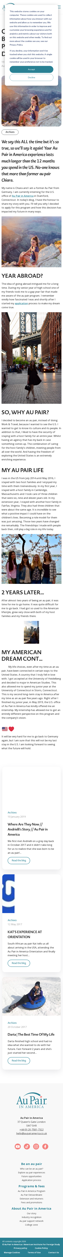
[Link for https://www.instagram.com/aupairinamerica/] (36, 1147)
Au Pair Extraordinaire (31, 1194)
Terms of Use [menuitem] (34, 1252)
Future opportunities (31, 1176)
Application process (31, 1180)
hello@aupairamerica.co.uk (31, 1133)
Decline (31, 77)
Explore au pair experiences (31, 1172)
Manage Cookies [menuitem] (12, 1252)
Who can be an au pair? (31, 1168)
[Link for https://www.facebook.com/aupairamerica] (45, 1147)
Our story (31, 1213)
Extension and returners (31, 1198)
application (21, 303)
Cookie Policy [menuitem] (41, 1248)
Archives (10, 132)
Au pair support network (31, 1220)
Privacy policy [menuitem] (20, 1248)
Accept (31, 69)
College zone (31, 1224)
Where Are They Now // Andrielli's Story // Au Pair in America (28, 829)
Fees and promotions (31, 1202)
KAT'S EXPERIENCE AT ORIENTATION (25, 934)
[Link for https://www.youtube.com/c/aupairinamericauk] (18, 1147)
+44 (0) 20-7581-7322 (32, 1129)
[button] (58, 7)
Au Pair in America (22, 196)
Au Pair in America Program (31, 1191)
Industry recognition (31, 1217)
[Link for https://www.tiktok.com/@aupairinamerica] (27, 1147)
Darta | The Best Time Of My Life (31, 1034)
